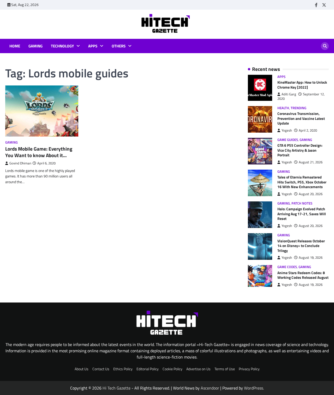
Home (14, 46)
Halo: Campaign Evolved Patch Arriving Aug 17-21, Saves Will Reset (301, 213)
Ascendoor (210, 388)
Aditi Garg (289, 94)
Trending (298, 108)
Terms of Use (224, 369)
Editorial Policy (147, 369)
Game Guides (287, 140)
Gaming (35, 46)
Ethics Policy (123, 369)
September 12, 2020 (301, 96)
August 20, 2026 (311, 194)
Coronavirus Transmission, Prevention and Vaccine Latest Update (301, 118)
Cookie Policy (172, 369)
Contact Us (100, 369)
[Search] (325, 46)
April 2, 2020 (308, 130)
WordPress (253, 388)
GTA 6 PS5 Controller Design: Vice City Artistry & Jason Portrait (300, 150)
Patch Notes (301, 203)
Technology (62, 46)
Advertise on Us (198, 369)
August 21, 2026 (311, 162)
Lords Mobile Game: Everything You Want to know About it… (38, 152)
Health (283, 108)
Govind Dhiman (20, 163)
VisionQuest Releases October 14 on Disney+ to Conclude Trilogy (301, 246)
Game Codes (287, 267)
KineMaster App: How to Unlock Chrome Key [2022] (302, 84)
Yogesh (287, 130)
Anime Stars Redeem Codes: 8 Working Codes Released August (303, 275)
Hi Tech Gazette (116, 388)
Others (119, 46)
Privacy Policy (249, 369)
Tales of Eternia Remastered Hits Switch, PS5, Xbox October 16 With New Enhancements (301, 182)
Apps (92, 46)
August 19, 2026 (311, 257)
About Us (81, 369)
